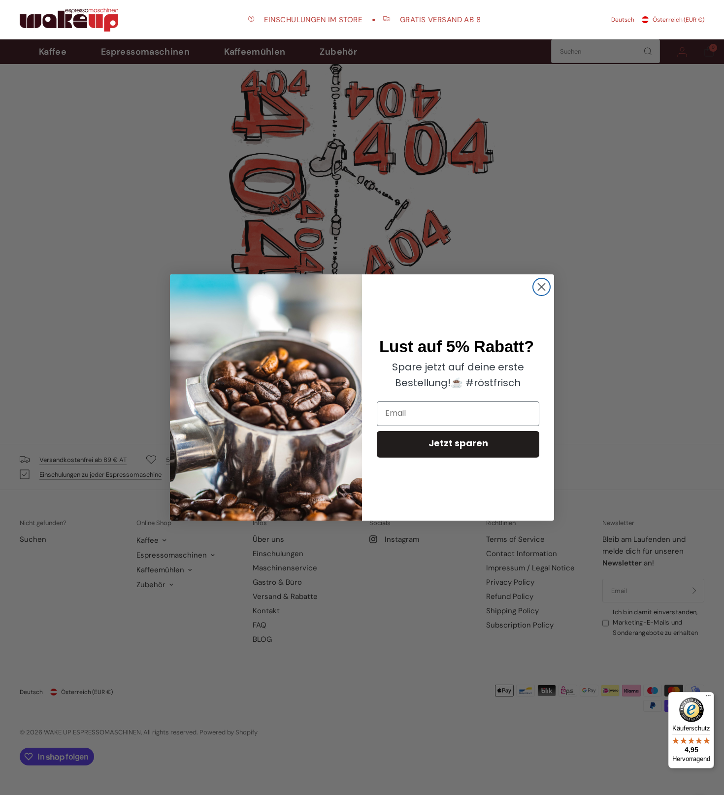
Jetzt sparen (458, 444)
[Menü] (708, 698)
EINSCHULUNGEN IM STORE (302, 19)
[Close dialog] (541, 287)
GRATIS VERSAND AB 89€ (434, 19)
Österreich (678, 20)
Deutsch (622, 20)
